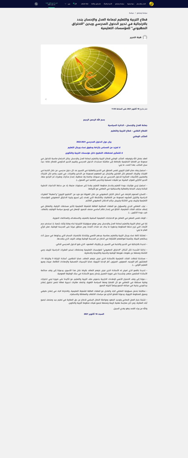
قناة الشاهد (84, 4)
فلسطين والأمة (96, 4)
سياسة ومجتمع (119, 4)
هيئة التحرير (135, 37)
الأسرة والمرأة (108, 4)
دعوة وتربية (130, 4)
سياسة (131, 13)
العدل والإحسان (141, 4)
